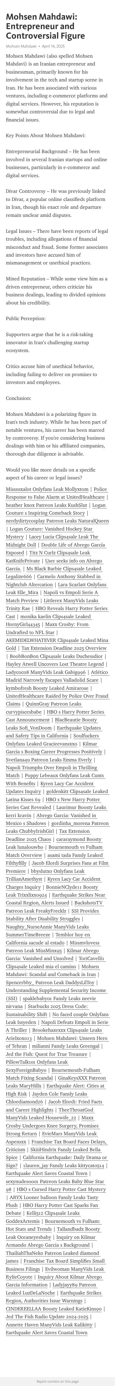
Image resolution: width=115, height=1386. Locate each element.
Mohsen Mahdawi (21, 46)
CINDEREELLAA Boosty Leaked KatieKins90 (54, 1309)
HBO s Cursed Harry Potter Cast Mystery (61, 1189)
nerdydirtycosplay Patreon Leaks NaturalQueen (57, 521)
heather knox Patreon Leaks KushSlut (46, 505)
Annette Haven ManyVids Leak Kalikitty (49, 1325)
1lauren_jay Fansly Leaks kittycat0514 (63, 1165)
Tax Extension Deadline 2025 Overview (64, 648)
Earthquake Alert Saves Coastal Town (46, 1173)
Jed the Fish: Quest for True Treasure (46, 1054)
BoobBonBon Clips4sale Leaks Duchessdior (56, 656)
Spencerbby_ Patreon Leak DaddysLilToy (50, 982)
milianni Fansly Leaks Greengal (65, 1046)
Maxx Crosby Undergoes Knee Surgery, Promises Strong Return (53, 1126)
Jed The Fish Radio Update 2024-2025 (47, 1317)
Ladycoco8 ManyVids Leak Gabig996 (46, 672)
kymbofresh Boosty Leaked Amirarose (47, 688)
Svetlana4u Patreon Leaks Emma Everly (49, 760)
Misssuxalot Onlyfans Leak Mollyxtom (47, 489)
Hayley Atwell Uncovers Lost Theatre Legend (55, 664)
